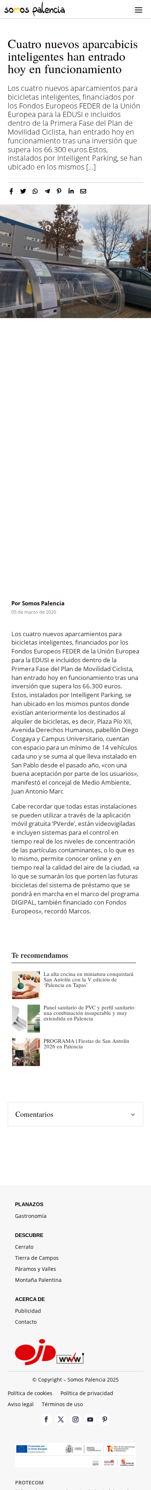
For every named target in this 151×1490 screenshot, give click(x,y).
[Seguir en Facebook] (46, 1419)
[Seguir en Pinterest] (105, 1419)
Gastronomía (31, 1216)
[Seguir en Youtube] (90, 1419)
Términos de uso (62, 1405)
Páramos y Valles (35, 1269)
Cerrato (24, 1247)
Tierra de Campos (37, 1258)
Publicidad (28, 1311)
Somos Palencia (43, 603)
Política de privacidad (86, 1394)
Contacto (26, 1322)
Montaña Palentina (38, 1280)
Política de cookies (30, 1394)
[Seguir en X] (61, 1419)
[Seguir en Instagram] (75, 1419)
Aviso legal (21, 1405)
